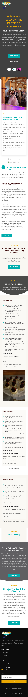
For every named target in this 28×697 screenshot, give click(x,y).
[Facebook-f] (9, 69)
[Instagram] (14, 69)
